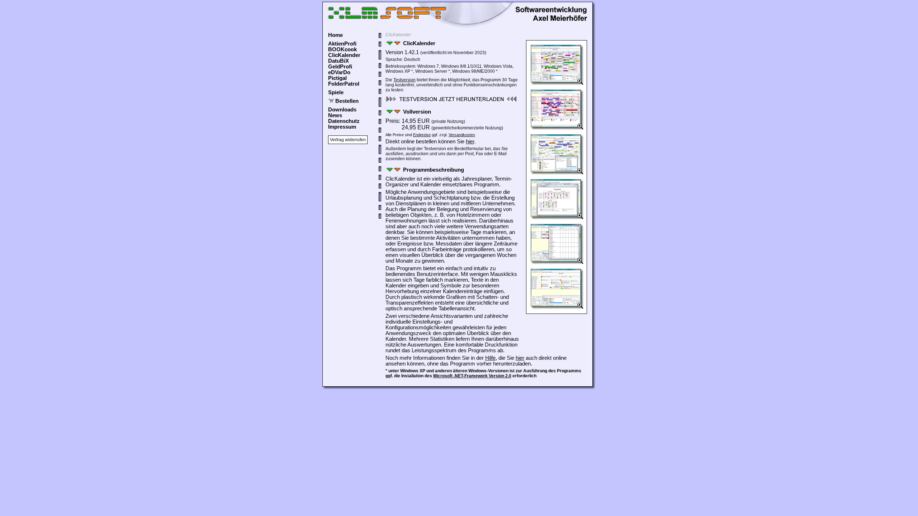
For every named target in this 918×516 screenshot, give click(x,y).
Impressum (342, 127)
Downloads (342, 110)
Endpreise (422, 135)
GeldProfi (340, 67)
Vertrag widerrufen (348, 139)
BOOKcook (342, 49)
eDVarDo (339, 72)
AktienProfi (342, 44)
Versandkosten (462, 135)
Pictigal (337, 78)
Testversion (404, 79)
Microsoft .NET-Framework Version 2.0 (472, 375)
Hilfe (490, 358)
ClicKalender (344, 55)
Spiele (336, 92)
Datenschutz (344, 121)
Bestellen (347, 101)
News (335, 115)
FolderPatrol (343, 84)
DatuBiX (338, 61)
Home (335, 35)
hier (470, 141)
